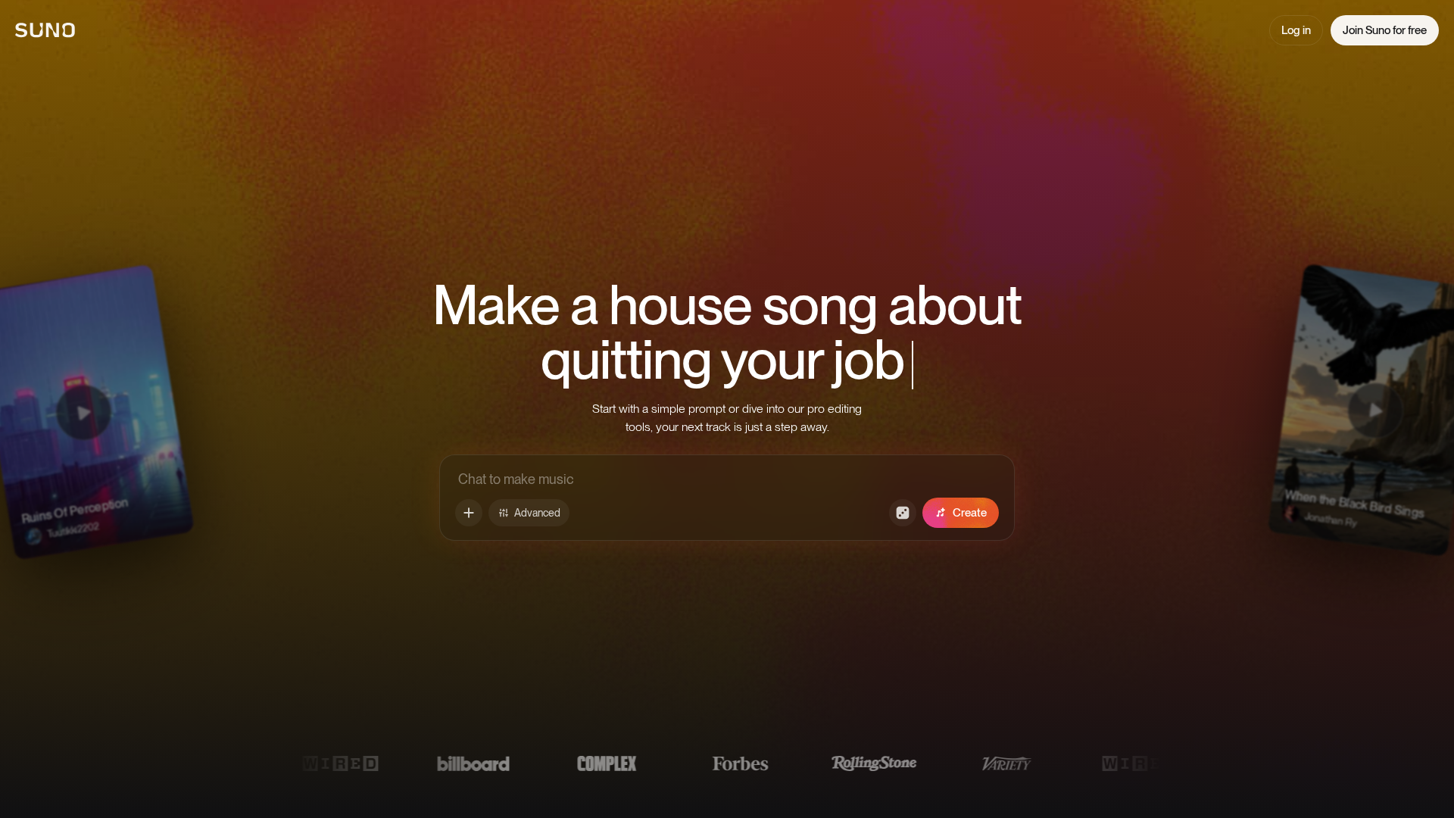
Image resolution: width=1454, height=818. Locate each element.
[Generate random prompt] (902, 512)
